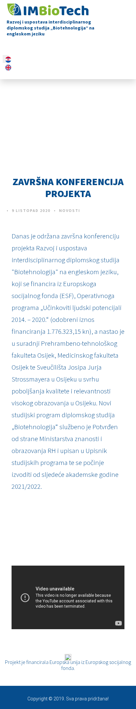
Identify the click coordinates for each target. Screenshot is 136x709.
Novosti (69, 210)
